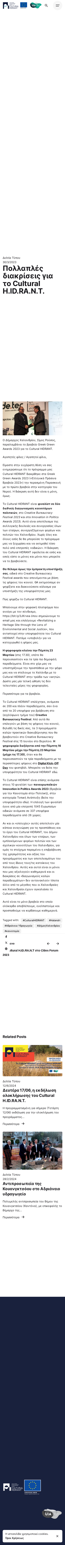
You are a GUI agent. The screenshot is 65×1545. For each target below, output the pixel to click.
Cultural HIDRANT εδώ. (43, 772)
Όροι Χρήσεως (14, 1538)
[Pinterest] (6, 949)
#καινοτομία (12, 931)
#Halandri (54, 920)
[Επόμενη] (57, 943)
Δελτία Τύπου (11, 257)
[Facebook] (6, 937)
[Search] (46, 5)
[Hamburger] (57, 5)
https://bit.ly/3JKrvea (16, 616)
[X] (6, 943)
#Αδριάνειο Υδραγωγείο (18, 925)
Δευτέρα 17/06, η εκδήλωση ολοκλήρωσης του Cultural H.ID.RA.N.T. (29, 1095)
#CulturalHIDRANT (33, 920)
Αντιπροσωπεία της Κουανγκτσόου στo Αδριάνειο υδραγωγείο (31, 1188)
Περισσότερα (11, 1124)
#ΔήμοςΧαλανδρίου (48, 925)
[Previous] (48, 943)
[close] (57, 1536)
